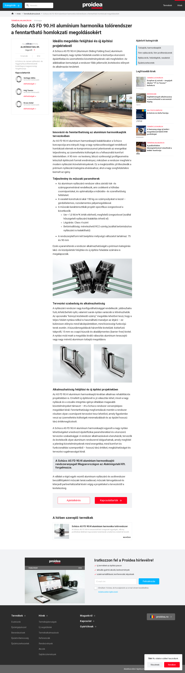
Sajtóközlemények (47, 654)
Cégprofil (30, 48)
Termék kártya (92, 531)
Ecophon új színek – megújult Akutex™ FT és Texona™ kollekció (155, 82)
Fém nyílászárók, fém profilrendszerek (155, 52)
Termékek (17, 615)
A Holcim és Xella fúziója (155, 114)
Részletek (155, 665)
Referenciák (44, 638)
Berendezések (18, 632)
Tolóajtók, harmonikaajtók (155, 47)
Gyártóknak (86, 626)
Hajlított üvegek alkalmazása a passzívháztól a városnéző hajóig (155, 98)
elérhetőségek (29, 84)
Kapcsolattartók (109, 500)
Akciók (42, 649)
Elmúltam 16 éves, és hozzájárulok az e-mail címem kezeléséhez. (123, 588)
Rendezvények (46, 643)
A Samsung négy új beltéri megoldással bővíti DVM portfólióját (155, 131)
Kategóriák (10, 5)
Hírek (19, 14)
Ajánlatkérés (74, 500)
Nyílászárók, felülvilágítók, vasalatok (155, 57)
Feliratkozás (149, 581)
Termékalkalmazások (32, 14)
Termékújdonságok (48, 622)
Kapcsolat (86, 621)
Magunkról (86, 615)
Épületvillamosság (20, 638)
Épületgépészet (18, 627)
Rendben (172, 665)
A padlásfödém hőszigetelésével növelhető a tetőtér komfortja (155, 148)
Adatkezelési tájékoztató (108, 592)
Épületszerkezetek (155, 62)
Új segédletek (45, 627)
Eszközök (16, 622)
